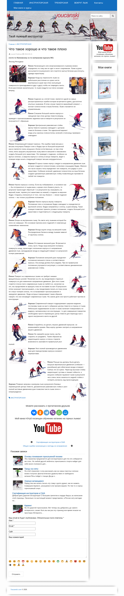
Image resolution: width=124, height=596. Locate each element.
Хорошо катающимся (34, 481)
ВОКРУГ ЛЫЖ (81, 3)
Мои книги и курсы (22, 8)
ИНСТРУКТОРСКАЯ (38, 3)
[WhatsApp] (59, 412)
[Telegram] (46, 412)
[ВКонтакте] (34, 412)
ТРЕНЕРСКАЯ (61, 3)
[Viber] (53, 412)
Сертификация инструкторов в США (50, 442)
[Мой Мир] (65, 412)
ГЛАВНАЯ (18, 3)
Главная (12, 44)
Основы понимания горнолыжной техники (43, 456)
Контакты (98, 3)
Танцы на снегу (31, 469)
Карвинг (28, 505)
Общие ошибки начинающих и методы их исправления (45, 446)
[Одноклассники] (40, 412)
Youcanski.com (16, 589)
